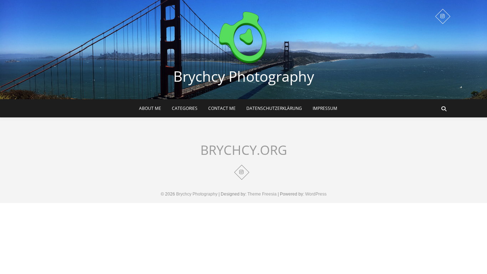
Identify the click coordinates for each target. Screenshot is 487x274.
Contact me (222, 108)
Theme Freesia (262, 194)
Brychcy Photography (243, 76)
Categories (185, 108)
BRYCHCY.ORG (243, 150)
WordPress (316, 194)
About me (150, 108)
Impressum (325, 108)
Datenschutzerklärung (274, 108)
